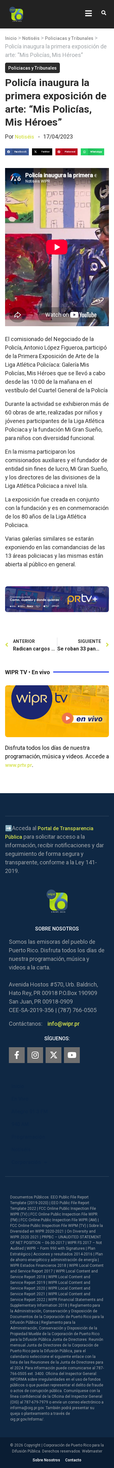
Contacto (73, 1460)
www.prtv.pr (18, 765)
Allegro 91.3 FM (29, 1112)
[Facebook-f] (17, 1055)
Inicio (11, 38)
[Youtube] (72, 1055)
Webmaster (92, 1451)
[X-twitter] (53, 1055)
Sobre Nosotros (46, 1460)
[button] (103, 13)
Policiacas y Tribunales (69, 38)
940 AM (20, 1124)
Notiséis (31, 38)
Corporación (26, 1162)
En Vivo (19, 1099)
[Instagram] (35, 1055)
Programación (28, 1137)
